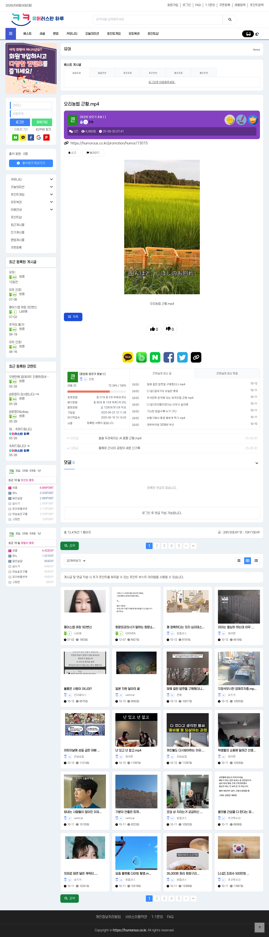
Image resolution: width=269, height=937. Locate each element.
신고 (73, 152)
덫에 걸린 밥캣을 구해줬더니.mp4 (166, 384)
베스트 (27, 34)
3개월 (25, 470)
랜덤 (55, 34)
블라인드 (94, 152)
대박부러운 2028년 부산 (160, 424)
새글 (42, 34)
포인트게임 (114, 34)
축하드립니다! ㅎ (19, 446)
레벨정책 (240, 5)
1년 (39, 470)
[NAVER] (155, 357)
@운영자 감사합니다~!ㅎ (24, 394)
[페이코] (46, 137)
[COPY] (196, 357)
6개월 (33, 470)
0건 (75, 131)
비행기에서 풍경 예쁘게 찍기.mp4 (166, 418)
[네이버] (15, 137)
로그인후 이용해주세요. (162, 82)
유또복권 (134, 34)
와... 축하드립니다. (20, 429)
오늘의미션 (92, 34)
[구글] (39, 137)
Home (256, 49)
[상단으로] (259, 927)
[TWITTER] (182, 357)
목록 (75, 317)
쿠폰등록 (224, 5)
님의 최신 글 (162, 373)
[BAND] (141, 357)
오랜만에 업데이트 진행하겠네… (29, 377)
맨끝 (193, 546)
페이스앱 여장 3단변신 (23, 307)
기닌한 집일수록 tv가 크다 (162, 411)
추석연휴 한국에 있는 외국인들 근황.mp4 (170, 397)
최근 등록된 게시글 (22, 262)
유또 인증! (15, 290)
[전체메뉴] (10, 34)
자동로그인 (21, 129)
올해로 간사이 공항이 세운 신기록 (119, 448)
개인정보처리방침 (108, 917)
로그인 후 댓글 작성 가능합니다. (162, 513)
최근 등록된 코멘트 (22, 366)
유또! (12, 272)
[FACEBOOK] (169, 357)
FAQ (198, 5)
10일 (11, 470)
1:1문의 (210, 5)
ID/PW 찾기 (43, 129)
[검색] (230, 19)
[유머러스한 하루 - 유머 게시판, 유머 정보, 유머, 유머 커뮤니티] (37, 19)
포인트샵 (153, 34)
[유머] (135, 384)
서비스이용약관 (136, 917)
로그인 (187, 5)
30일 (18, 470)
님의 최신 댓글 (227, 373)
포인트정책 (257, 5)
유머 (67, 49)
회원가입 (172, 5)
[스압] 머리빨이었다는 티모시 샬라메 (167, 404)
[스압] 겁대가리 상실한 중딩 (162, 391)
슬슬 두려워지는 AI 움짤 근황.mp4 (120, 438)
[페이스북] (31, 137)
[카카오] (23, 137)
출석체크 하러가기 (33, 163)
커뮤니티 (71, 34)
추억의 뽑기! (16, 325)
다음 (186, 546)
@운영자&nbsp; (19, 412)
